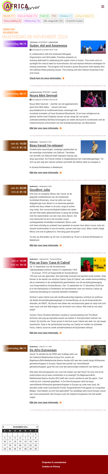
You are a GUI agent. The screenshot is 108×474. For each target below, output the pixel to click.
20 (20, 445)
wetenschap (53, 42)
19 (15, 445)
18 (10, 445)
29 (31, 449)
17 (5, 445)
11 (10, 441)
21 (25, 445)
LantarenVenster (36, 92)
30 (36, 449)
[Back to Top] (103, 469)
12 (15, 441)
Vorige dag (9, 29)
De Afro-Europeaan (43, 350)
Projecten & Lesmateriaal (54, 462)
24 (5, 449)
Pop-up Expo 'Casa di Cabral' (50, 262)
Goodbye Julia (40, 190)
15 (31, 441)
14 (25, 441)
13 (20, 441)
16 (36, 441)
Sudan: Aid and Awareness (48, 45)
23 (36, 445)
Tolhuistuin (34, 42)
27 (20, 449)
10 (5, 441)
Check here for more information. (46, 78)
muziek (54, 92)
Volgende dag (10, 32)
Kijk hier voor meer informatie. (44, 128)
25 (10, 449)
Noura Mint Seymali (43, 95)
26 (15, 449)
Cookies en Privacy (51, 466)
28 (25, 449)
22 (31, 445)
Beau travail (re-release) (46, 145)
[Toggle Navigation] (103, 6)
